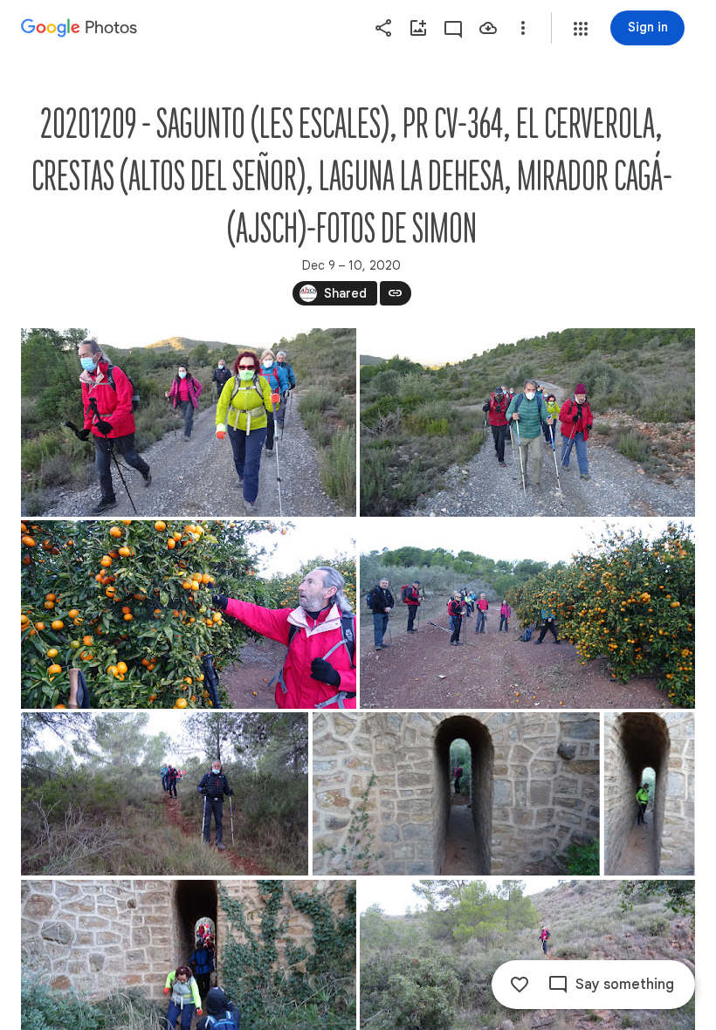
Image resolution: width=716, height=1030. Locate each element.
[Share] (383, 27)
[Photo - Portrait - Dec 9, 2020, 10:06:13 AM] (649, 794)
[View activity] (453, 27)
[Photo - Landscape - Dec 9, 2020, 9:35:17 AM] (527, 422)
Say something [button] (624, 984)
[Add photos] (418, 27)
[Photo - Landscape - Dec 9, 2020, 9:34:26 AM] (188, 422)
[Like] (519, 984)
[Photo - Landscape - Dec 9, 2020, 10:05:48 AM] (456, 794)
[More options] (523, 27)
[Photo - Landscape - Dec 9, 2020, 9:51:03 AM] (188, 614)
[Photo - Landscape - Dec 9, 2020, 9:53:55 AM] (527, 614)
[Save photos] (488, 27)
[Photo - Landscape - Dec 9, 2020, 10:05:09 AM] (164, 794)
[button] (580, 28)
